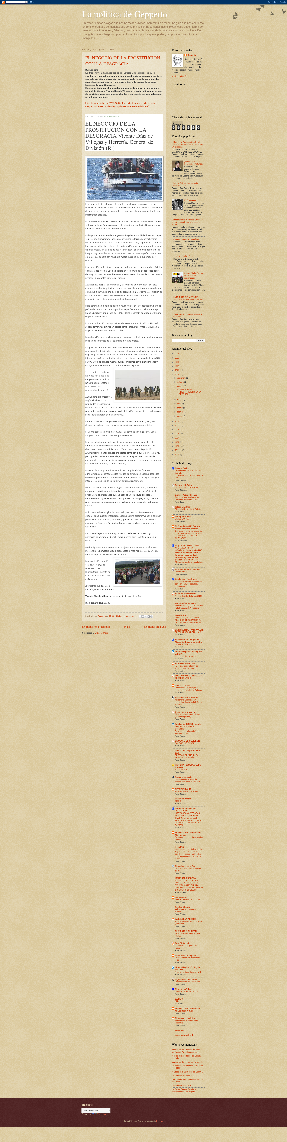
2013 (177, 442)
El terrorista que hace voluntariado (189, 562)
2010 (177, 454)
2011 (177, 450)
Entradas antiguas (155, 626)
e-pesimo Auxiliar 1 (184, 1035)
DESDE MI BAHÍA (183, 789)
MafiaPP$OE (181, 615)
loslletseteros (181, 897)
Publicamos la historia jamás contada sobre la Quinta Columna (188, 689)
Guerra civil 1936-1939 (181, 1085)
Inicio (127, 626)
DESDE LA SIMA (182, 519)
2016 (177, 429)
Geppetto (191, 55)
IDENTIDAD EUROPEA (185, 878)
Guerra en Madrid (183, 685)
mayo (180, 399)
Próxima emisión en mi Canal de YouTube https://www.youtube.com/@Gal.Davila (189, 474)
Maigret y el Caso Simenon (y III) (188, 972)
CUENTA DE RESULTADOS (186, 991)
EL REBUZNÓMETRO (185, 664)
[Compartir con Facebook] (148, 616)
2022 (177, 362)
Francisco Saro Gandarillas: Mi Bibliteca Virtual (188, 1009)
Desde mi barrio (182, 907)
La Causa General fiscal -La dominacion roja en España (184, 1090)
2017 (177, 425)
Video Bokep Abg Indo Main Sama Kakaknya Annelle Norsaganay (189, 607)
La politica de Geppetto (124, 14)
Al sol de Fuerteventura (186, 594)
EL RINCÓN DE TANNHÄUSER (189, 630)
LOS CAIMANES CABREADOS (189, 676)
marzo (180, 408)
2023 (177, 358)
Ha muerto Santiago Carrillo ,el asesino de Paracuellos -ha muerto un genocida (187, 144)
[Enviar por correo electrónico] (140, 616)
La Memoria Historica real (183, 1076)
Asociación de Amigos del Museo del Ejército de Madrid (188, 640)
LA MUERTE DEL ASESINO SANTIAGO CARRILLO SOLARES (188, 298)
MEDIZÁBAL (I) (181, 770)
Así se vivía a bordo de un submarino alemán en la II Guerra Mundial (188, 702)
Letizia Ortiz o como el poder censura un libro (185, 184)
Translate (102, 1114)
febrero (180, 412)
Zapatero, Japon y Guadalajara (186, 239)
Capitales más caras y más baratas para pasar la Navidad (187, 780)
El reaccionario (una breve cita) (187, 982)
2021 (177, 366)
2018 (177, 421)
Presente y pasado (183, 777)
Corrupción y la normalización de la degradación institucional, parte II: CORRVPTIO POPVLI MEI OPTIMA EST (189, 534)
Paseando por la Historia (186, 697)
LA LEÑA (179, 999)
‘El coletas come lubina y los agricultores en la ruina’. (186, 667)
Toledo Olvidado (182, 507)
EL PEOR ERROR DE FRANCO (188, 632)
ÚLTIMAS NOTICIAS (183, 644)
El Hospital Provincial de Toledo (188, 509)
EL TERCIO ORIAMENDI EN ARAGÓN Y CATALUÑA (186, 756)
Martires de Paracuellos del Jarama (187, 1072)
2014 (177, 438)
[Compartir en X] (145, 616)
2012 (177, 446)
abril (179, 403)
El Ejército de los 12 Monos (188, 569)
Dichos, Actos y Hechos (186, 495)
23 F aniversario (191, 200)
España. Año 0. (181, 572)
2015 (177, 434)
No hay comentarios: (125, 616)
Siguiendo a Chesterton (186, 979)
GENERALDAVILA (111, 116)
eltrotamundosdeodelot (186, 808)
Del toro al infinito (183, 485)
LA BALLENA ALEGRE (185, 919)
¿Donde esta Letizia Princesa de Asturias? (193, 163)
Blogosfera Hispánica (185, 1018)
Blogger (159, 1121)
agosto (180, 386)
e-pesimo (179, 1030)
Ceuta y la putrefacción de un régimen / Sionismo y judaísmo (187, 498)
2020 (177, 370)
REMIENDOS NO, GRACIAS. (187, 791)
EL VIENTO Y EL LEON (186, 931)
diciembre (181, 378)
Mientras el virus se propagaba (187, 656)
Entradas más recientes (96, 626)
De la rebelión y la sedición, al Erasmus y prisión (187, 732)
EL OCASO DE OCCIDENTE (187, 741)
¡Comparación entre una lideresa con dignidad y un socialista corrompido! (188, 583)
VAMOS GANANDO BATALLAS (187, 900)
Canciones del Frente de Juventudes (188, 1062)
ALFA (177, 1001)
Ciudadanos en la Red (185, 866)
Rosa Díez (179, 847)
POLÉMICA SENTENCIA (185, 743)
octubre (180, 382)
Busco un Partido (183, 799)
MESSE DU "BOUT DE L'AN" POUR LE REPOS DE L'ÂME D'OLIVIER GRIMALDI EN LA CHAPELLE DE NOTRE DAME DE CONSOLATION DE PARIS (189, 885)
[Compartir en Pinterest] (151, 616)
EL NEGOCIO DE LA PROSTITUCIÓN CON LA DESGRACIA (122, 61)
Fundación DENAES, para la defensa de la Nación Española (188, 726)
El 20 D (178, 801)
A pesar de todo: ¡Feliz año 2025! (188, 596)
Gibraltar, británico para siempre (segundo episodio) (188, 715)
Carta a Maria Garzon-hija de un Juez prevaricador (193, 275)
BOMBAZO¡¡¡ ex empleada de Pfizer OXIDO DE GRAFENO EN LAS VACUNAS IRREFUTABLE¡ (188, 620)
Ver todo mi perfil (179, 76)
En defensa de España (185, 955)
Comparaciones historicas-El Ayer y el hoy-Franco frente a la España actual (187, 222)
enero (180, 416)
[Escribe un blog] (142, 616)
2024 (177, 354)
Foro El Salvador (183, 943)
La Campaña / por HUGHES (186, 487)
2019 (177, 374)
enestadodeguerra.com (185, 603)
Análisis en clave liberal (186, 579)
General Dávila (181, 468)
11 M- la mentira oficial (183, 256)
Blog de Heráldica (183, 989)
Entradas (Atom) (102, 633)
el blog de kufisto (183, 516)
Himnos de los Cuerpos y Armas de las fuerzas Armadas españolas (187, 1051)
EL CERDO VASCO (183, 678)
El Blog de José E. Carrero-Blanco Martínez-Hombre (187, 527)
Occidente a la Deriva (185, 712)
